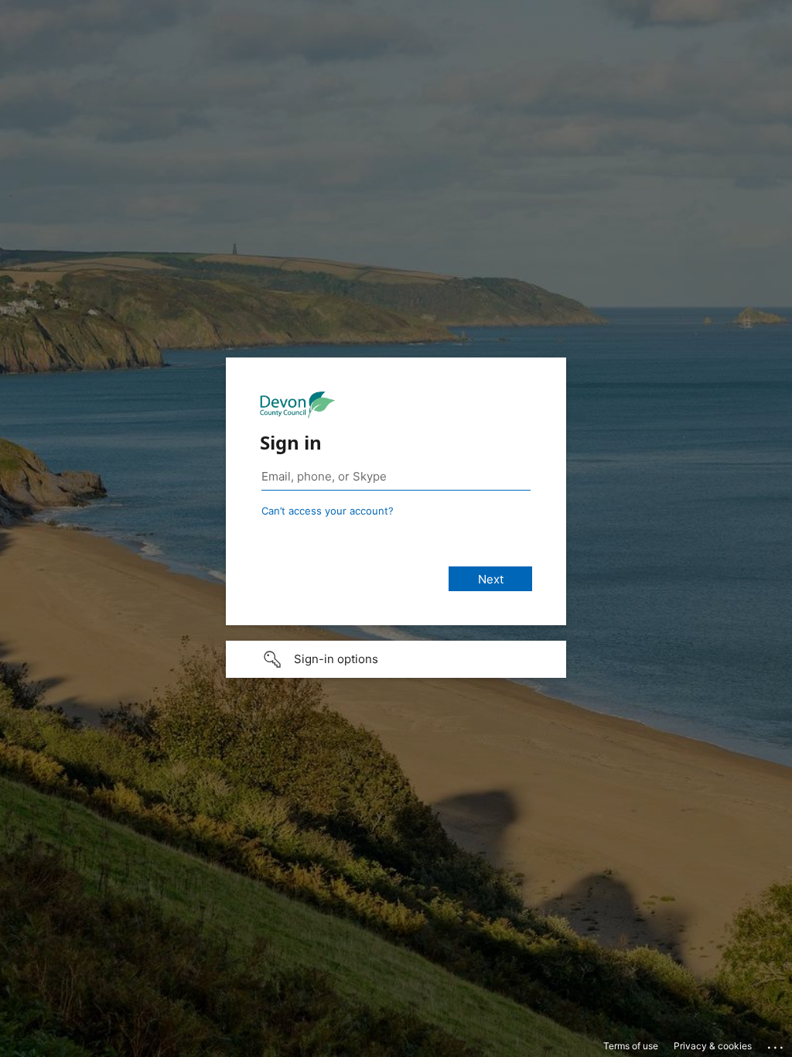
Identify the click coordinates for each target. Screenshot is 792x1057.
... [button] (776, 1044)
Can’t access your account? (327, 511)
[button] (396, 659)
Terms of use (630, 1046)
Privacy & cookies (713, 1046)
